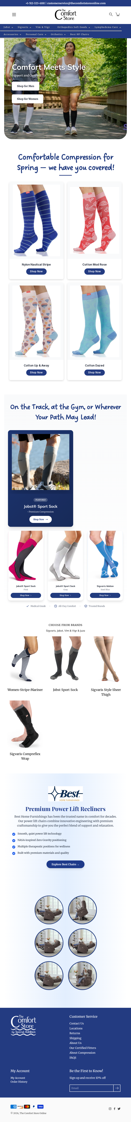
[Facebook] (114, 1108)
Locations (75, 1028)
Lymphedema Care (106, 27)
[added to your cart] (117, 14)
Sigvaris (23, 27)
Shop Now (36, 271)
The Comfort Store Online (33, 1113)
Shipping (75, 1038)
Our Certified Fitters (82, 1048)
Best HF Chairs (79, 34)
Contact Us (76, 1023)
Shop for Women (27, 98)
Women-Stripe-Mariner (25, 690)
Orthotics (57, 34)
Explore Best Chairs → (65, 864)
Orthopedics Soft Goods (72, 27)
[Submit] (116, 1088)
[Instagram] (110, 1108)
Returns (74, 1033)
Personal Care (34, 34)
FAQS (72, 1057)
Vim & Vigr (43, 27)
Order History (19, 1081)
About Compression (82, 1052)
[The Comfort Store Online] (65, 14)
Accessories (11, 34)
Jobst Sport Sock (65, 690)
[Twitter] (119, 1108)
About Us (75, 1043)
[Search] (110, 14)
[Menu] (14, 14)
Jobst (7, 27)
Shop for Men (25, 86)
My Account (18, 1077)
